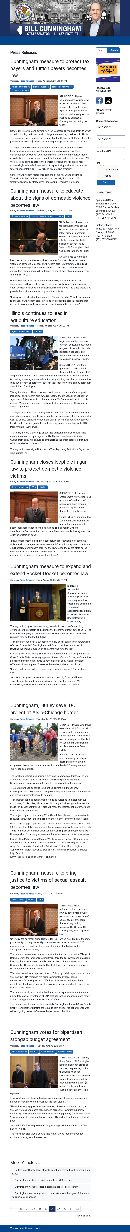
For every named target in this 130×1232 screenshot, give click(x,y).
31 (71, 1208)
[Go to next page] (82, 1207)
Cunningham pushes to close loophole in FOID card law (43, 1180)
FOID (34, 487)
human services (65, 1052)
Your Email (104, 151)
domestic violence (20, 216)
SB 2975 (38, 331)
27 (46, 1208)
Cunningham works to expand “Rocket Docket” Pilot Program (46, 1186)
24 (27, 1208)
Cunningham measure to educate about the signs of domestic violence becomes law (50, 198)
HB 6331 (43, 487)
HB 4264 (59, 216)
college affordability (21, 87)
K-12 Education (48, 1052)
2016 (68, 216)
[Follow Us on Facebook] (99, 100)
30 (65, 1208)
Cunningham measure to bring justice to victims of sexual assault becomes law (48, 880)
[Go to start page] (12, 1207)
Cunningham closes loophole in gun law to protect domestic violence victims (49, 469)
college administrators (62, 87)
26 (40, 1208)
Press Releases (27, 81)
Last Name (104, 139)
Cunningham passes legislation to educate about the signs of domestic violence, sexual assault (50, 1195)
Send (105, 182)
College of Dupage (20, 90)
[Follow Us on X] (108, 100)
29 (58, 1208)
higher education (41, 87)
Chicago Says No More (42, 216)
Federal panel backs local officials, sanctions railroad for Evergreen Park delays (51, 1172)
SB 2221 (31, 899)
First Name (104, 127)
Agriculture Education (21, 331)
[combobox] (101, 50)
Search (114, 50)
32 (77, 1208)
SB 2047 (34, 1052)
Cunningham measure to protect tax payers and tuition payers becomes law (50, 68)
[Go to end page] (86, 1207)
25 (33, 1208)
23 (21, 1208)
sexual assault (18, 899)
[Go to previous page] (16, 1207)
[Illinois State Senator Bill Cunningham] (65, 18)
